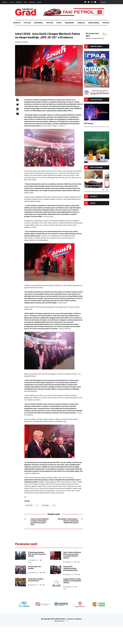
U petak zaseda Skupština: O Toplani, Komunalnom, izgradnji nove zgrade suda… (39, 521)
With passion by (61, 621)
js (37, 505)
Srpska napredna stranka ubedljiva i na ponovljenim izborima (72, 580)
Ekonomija (38, 23)
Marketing (18, 2)
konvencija (45, 505)
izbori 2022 (29, 505)
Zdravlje (81, 23)
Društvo (16, 23)
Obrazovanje (93, 23)
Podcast (106, 23)
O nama (11, 2)
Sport (59, 23)
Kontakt (39, 2)
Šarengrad (69, 23)
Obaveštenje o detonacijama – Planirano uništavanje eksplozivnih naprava (68, 521)
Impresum (32, 2)
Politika (27, 23)
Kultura (49, 23)
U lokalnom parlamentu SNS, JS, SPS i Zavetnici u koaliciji (37, 554)
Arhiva (25, 2)
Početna (4, 2)
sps (54, 505)
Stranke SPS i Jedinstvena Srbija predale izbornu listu (70, 568)
